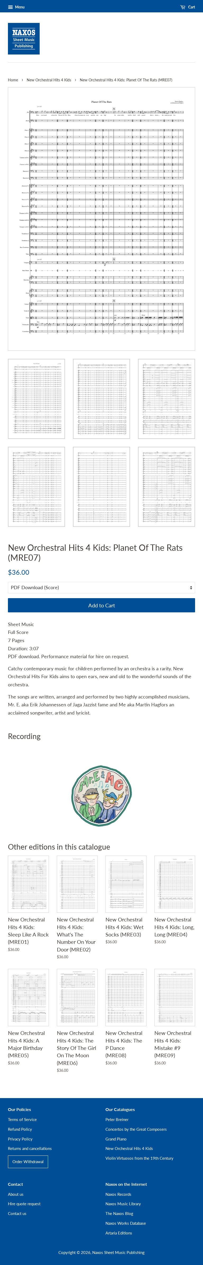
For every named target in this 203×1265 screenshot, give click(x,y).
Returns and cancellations (30, 1148)
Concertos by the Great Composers (136, 1129)
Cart (191, 7)
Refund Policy (20, 1129)
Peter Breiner (116, 1119)
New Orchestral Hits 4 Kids (49, 80)
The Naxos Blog (119, 1213)
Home (13, 80)
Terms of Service (22, 1119)
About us (16, 1194)
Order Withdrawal (28, 1161)
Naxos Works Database (125, 1223)
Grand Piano (116, 1139)
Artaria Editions (118, 1233)
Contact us (17, 1213)
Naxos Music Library (123, 1203)
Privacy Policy (20, 1139)
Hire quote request (24, 1203)
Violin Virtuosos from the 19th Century (139, 1158)
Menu (19, 7)
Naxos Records (118, 1194)
